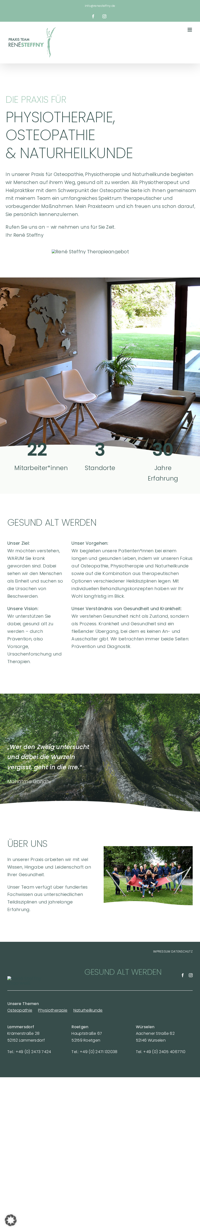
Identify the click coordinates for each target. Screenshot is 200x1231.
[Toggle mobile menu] (190, 29)
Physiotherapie (52, 1010)
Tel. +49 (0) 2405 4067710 (160, 1052)
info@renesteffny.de (100, 6)
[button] (10, 1220)
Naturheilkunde (88, 1010)
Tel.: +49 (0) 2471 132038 (94, 1052)
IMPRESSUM (161, 951)
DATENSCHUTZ (182, 951)
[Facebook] (183, 975)
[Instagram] (191, 975)
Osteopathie (19, 1010)
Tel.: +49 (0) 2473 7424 (29, 1052)
